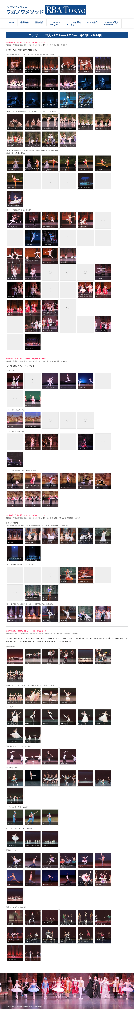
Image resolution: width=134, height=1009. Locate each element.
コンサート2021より (55, 23)
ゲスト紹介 (92, 22)
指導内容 (25, 22)
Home (11, 22)
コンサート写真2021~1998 (111, 23)
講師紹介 (39, 22)
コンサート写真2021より (73, 23)
